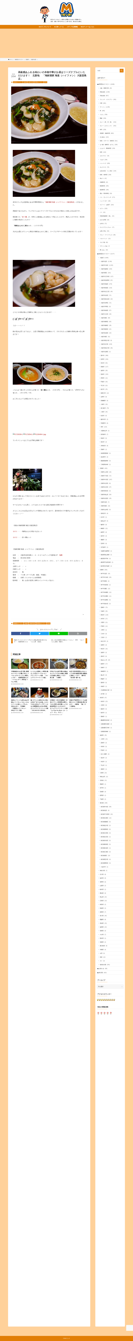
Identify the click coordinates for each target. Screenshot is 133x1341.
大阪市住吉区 (106, 295)
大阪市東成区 (106, 310)
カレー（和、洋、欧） (108, 122)
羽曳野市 (104, 423)
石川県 (103, 874)
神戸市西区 (105, 581)
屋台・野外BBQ (106, 193)
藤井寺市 (104, 419)
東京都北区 (105, 810)
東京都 (103, 803)
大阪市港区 (105, 318)
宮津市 (104, 543)
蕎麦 (103, 118)
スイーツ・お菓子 (107, 204)
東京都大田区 (106, 833)
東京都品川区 (106, 825)
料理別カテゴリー (39, 82)
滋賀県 (103, 735)
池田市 (104, 370)
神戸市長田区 (106, 585)
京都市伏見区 (106, 498)
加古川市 (104, 641)
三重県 (103, 773)
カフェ (103, 208)
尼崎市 (104, 607)
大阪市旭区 (105, 336)
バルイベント (105, 238)
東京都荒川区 (106, 859)
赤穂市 (104, 686)
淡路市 (104, 652)
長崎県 (103, 930)
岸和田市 (104, 445)
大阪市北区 (30, 82)
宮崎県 (103, 942)
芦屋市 (104, 626)
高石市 (104, 442)
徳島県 (103, 912)
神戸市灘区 (105, 588)
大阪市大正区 (106, 314)
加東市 (104, 667)
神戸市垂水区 (106, 603)
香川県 (103, 915)
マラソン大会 (105, 246)
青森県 (103, 784)
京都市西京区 (106, 491)
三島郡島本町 (106, 464)
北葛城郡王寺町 (106, 727)
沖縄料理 (104, 182)
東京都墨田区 (106, 863)
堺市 (104, 427)
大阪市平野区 (106, 306)
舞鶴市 (104, 528)
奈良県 (103, 697)
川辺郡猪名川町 (106, 690)
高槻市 (104, 366)
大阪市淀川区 (106, 344)
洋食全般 (104, 95)
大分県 (103, 934)
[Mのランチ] (66, 9)
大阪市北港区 (106, 351)
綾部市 (104, 532)
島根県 (103, 908)
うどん (103, 114)
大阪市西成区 (106, 288)
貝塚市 (104, 449)
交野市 (104, 397)
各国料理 (104, 189)
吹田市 (104, 359)
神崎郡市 (104, 671)
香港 (102, 957)
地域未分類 (105, 964)
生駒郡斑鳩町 (106, 731)
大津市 (104, 739)
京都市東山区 (106, 494)
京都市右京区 (106, 483)
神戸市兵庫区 (106, 596)
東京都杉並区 (106, 848)
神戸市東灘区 (106, 592)
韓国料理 (104, 186)
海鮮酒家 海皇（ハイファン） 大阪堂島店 (59, 202)
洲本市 (104, 656)
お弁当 (103, 223)
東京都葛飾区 (106, 821)
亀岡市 (104, 524)
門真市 (104, 381)
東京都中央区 (106, 806)
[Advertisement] (66, 43)
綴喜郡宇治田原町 (107, 562)
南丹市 (104, 536)
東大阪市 (105, 408)
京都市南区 (105, 506)
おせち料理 (104, 220)
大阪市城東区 (106, 325)
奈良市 (104, 701)
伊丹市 (104, 618)
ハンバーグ (105, 163)
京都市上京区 (106, 472)
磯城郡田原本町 (106, 720)
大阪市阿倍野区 (107, 280)
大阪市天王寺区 (107, 276)
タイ (102, 961)
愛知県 (103, 893)
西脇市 (104, 679)
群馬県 (103, 795)
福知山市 (104, 521)
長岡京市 (104, 513)
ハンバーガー (105, 201)
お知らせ (103, 968)
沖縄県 (103, 949)
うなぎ (103, 159)
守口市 (104, 385)
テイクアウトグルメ (107, 227)
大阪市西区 (106, 272)
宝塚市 (104, 611)
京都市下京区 (106, 476)
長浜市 (104, 758)
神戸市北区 (105, 573)
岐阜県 (103, 889)
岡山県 (103, 897)
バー (102, 212)
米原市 (104, 761)
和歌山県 (104, 776)
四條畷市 (104, 400)
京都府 (103, 468)
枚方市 (104, 389)
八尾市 (104, 412)
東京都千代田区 (107, 814)
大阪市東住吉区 (107, 299)
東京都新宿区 (106, 844)
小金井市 (104, 867)
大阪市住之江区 (107, 291)
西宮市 (104, 615)
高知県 (103, 923)
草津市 (104, 746)
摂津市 (104, 378)
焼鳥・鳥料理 (105, 174)
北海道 (103, 780)
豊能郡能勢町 (106, 460)
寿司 (103, 129)
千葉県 (103, 799)
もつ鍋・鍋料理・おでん (108, 144)
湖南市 (104, 769)
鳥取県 (103, 904)
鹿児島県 (103, 946)
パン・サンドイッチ (107, 197)
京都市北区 (105, 502)
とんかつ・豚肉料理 (107, 148)
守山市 (104, 765)
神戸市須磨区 (106, 600)
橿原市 (104, 709)
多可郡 (104, 694)
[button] (20, 633)
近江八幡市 (105, 754)
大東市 (104, 404)
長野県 (103, 882)
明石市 (104, 649)
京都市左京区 (106, 487)
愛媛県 (103, 919)
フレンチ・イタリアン (108, 99)
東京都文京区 (106, 837)
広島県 (103, 900)
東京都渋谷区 (106, 840)
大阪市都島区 (106, 321)
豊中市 (104, 355)
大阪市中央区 (107, 265)
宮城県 (103, 791)
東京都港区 (105, 855)
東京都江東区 (106, 852)
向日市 (104, 517)
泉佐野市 (104, 457)
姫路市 (104, 664)
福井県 (103, 878)
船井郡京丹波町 (106, 566)
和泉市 (104, 438)
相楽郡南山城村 (106, 554)
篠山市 (104, 675)
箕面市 (104, 374)
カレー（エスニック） (108, 125)
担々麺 (24, 217)
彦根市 (104, 742)
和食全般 (105, 92)
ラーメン (105, 107)
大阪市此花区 (106, 333)
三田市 (104, 637)
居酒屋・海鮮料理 (107, 133)
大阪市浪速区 (106, 284)
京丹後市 (104, 547)
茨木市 (104, 363)
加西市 (104, 645)
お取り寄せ (104, 231)
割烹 (103, 152)
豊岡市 (104, 682)
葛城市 (104, 716)
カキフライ (104, 156)
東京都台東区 (106, 818)
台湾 (102, 953)
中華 (45, 82)
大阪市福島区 (106, 269)
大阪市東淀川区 (107, 348)
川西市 (104, 622)
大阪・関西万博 (106, 88)
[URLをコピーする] (77, 633)
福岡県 (103, 927)
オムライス (104, 167)
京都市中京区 (106, 479)
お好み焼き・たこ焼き (108, 171)
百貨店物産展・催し (107, 216)
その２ (15, 537)
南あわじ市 (105, 660)
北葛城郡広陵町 (106, 724)
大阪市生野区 (106, 303)
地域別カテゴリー (17, 82)
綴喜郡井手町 (106, 558)
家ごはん (104, 250)
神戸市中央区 (106, 577)
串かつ (103, 178)
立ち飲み (104, 137)
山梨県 (103, 885)
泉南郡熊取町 (106, 453)
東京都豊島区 (106, 829)
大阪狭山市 (105, 430)
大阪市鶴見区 (106, 329)
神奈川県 (103, 870)
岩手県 (103, 788)
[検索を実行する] (122, 70)
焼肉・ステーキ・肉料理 (108, 141)
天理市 (104, 705)
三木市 (104, 633)
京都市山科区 (106, 509)
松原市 (104, 415)
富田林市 (104, 434)
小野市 (104, 630)
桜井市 (104, 712)
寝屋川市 (105, 393)
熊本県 (103, 938)
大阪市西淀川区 (106, 340)
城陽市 (104, 539)
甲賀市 (104, 750)
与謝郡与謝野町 (106, 551)
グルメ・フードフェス (107, 235)
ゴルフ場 (104, 242)
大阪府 (25, 82)
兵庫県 (103, 569)
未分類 (103, 972)
